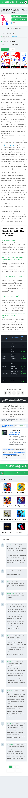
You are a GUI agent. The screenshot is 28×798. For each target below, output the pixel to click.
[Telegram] (5, 393)
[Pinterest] (22, 393)
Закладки (16, 22)
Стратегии (14, 36)
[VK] (9, 393)
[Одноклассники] (14, 393)
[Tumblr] (18, 393)
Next (18, 771)
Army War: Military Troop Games (9, 145)
